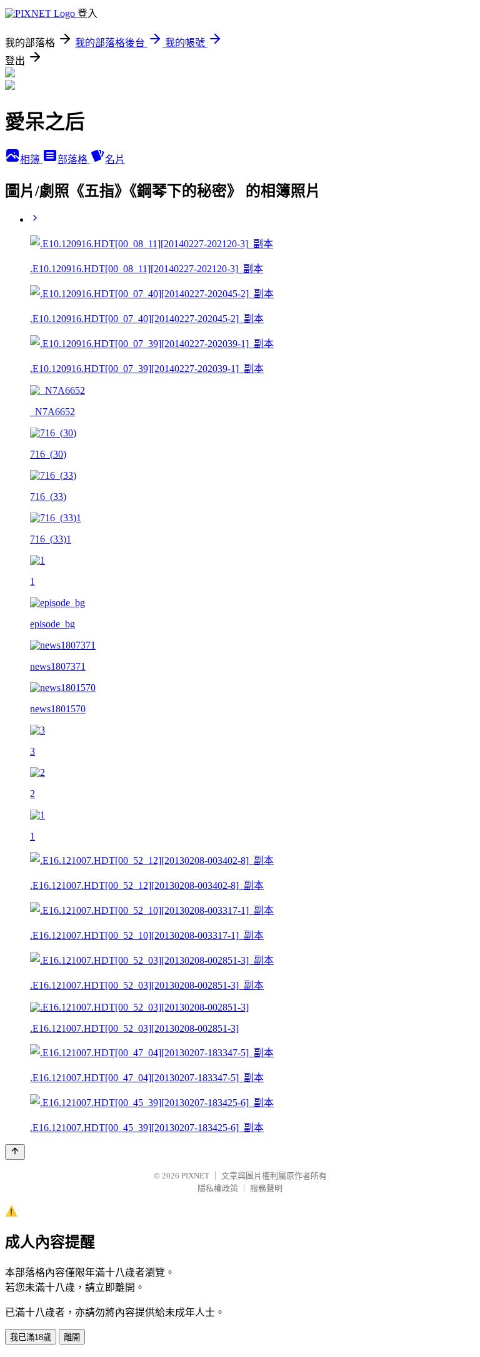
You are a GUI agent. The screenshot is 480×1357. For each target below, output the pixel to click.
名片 (115, 159)
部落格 (74, 159)
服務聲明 (266, 1188)
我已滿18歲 (30, 1337)
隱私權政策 (218, 1188)
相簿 (31, 159)
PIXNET (195, 1175)
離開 (72, 1337)
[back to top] (15, 1152)
